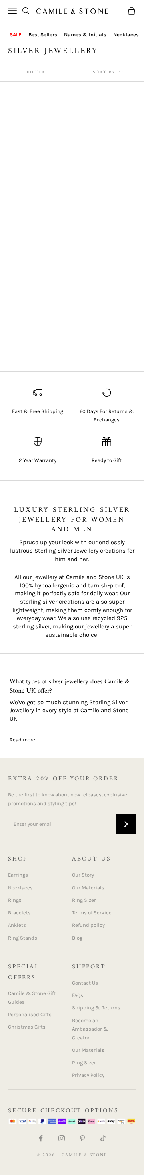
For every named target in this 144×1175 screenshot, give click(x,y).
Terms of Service (92, 913)
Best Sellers (42, 35)
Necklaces (126, 35)
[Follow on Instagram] (62, 1138)
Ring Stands (22, 938)
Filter (36, 72)
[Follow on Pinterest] (82, 1138)
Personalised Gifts (30, 1014)
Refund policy (88, 925)
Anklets (17, 925)
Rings (15, 900)
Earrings (18, 875)
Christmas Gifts (27, 1027)
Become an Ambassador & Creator (90, 1029)
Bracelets (19, 913)
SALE (16, 35)
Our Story (83, 875)
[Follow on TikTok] (103, 1138)
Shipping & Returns (96, 1008)
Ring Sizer (84, 900)
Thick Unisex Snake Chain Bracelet (35, 318)
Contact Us (85, 983)
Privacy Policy (88, 1075)
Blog (77, 938)
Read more (22, 740)
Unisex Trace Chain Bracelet (104, 305)
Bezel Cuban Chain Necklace (103, 180)
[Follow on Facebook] (41, 1138)
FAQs (77, 995)
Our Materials (88, 888)
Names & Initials (85, 35)
